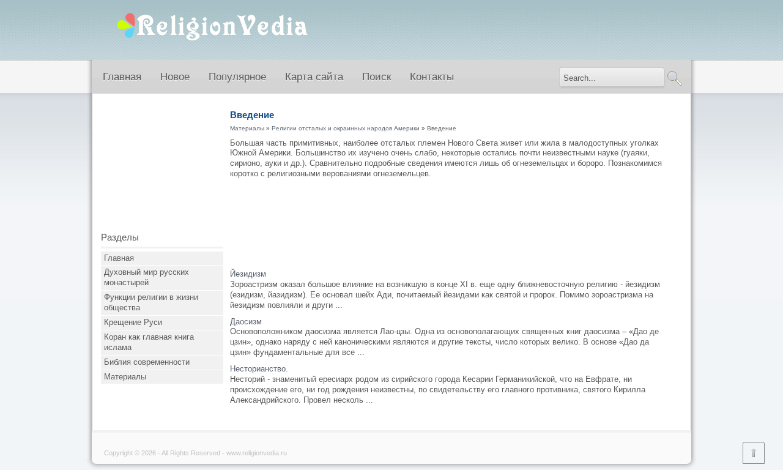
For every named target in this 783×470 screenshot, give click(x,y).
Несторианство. (259, 368)
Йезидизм (248, 273)
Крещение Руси (133, 322)
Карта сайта (314, 77)
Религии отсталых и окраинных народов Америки (346, 128)
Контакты (432, 77)
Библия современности (147, 362)
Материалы (125, 376)
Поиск (376, 77)
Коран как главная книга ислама (149, 342)
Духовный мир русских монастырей (146, 277)
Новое (175, 77)
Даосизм (246, 321)
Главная (122, 77)
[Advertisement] (162, 167)
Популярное (237, 77)
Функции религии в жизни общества (151, 302)
